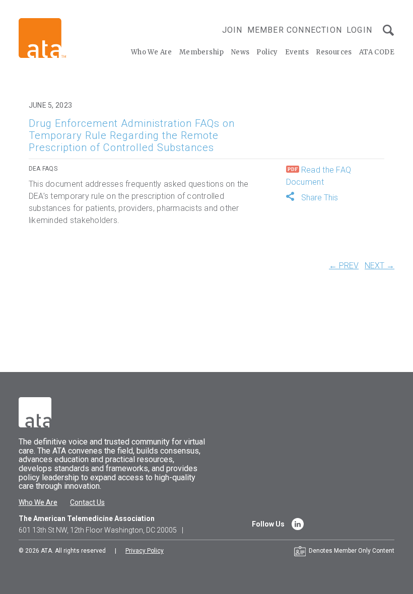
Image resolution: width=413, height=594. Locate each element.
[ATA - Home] (42, 37)
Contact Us (87, 502)
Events (297, 52)
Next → (379, 266)
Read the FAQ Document (318, 176)
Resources (334, 52)
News (240, 52)
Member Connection (294, 30)
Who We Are (151, 52)
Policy (267, 52)
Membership (201, 52)
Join (232, 30)
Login (359, 30)
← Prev (344, 266)
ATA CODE (376, 52)
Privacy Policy (144, 550)
